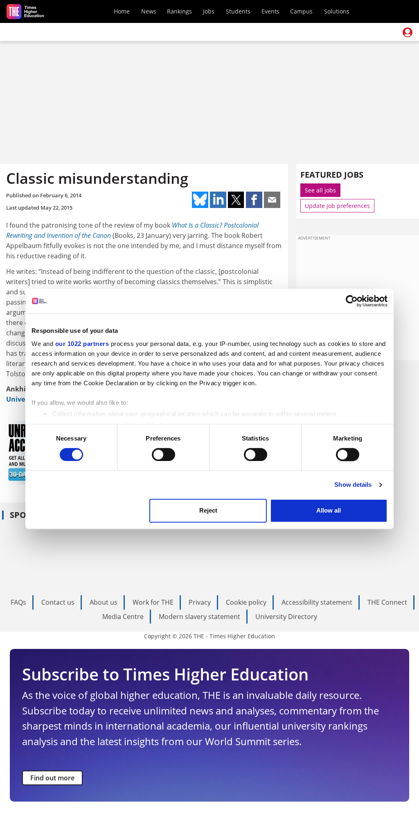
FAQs (18, 602)
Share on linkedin (218, 200)
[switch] (163, 454)
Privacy (200, 602)
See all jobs (320, 190)
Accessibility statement (317, 602)
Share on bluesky (200, 200)
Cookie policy (246, 602)
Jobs (208, 11)
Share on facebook (254, 200)
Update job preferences (337, 206)
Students (238, 11)
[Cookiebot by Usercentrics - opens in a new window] (351, 301)
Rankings (179, 11)
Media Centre (123, 616)
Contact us (57, 602)
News (148, 11)
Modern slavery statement (199, 616)
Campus (301, 11)
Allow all (328, 510)
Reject (208, 510)
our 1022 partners (82, 343)
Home (122, 11)
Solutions (336, 11)
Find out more (52, 777)
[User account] (408, 32)
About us (103, 602)
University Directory (286, 616)
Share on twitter (236, 200)
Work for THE (153, 602)
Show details (353, 484)
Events (270, 11)
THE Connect (387, 602)
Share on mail (272, 200)
